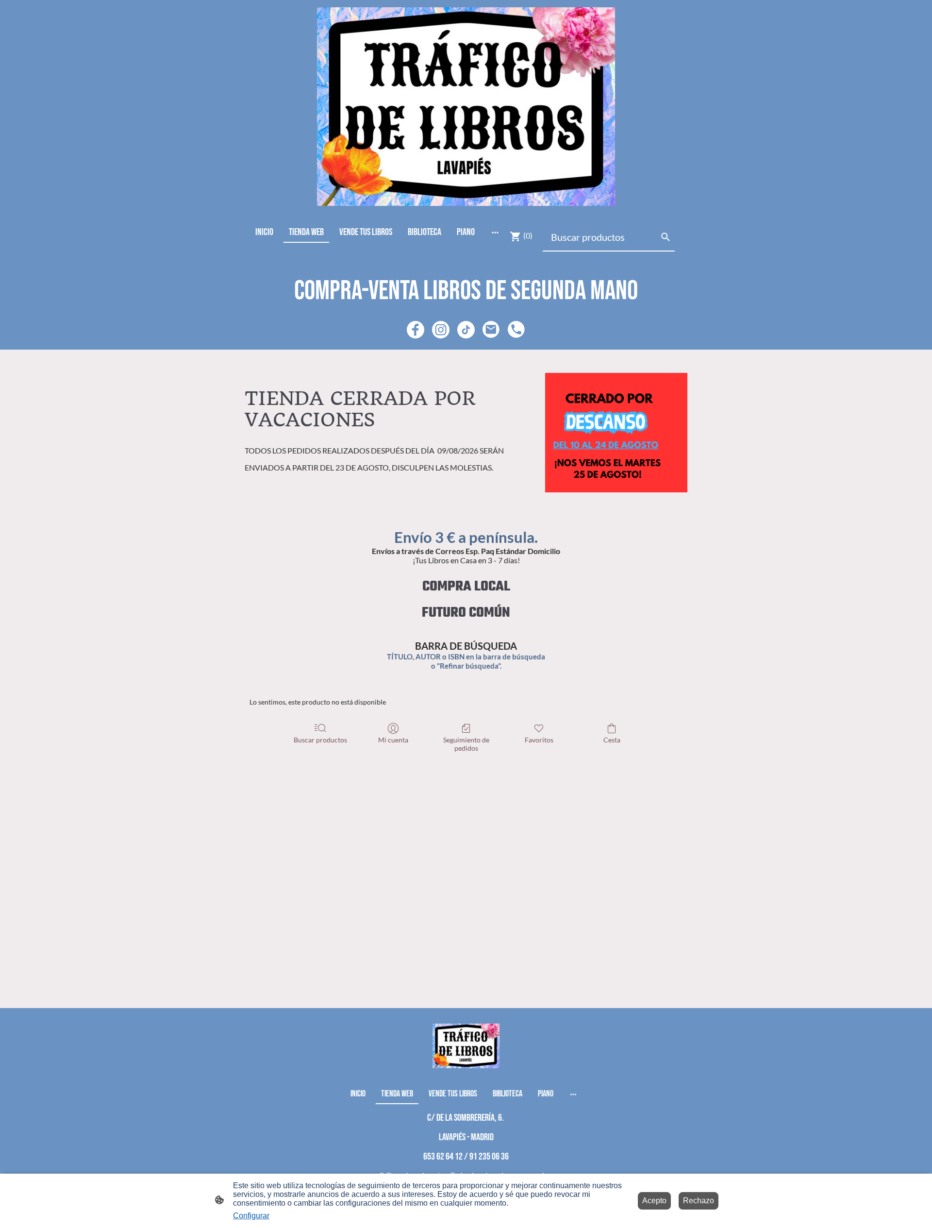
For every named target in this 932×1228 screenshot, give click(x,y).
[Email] (491, 329)
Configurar (251, 1215)
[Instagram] (440, 329)
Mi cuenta (393, 740)
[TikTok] (466, 329)
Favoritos (539, 740)
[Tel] (516, 329)
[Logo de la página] (466, 106)
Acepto (654, 1200)
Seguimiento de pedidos (466, 744)
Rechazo (698, 1200)
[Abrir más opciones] (495, 231)
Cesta (611, 740)
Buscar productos (320, 740)
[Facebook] (415, 329)
